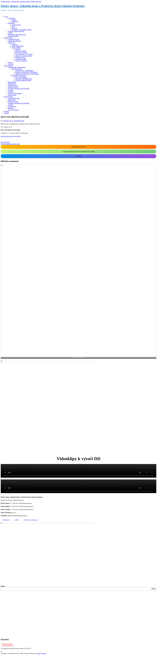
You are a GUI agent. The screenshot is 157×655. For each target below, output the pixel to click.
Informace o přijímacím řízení (23, 79)
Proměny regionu (20, 57)
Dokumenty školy (13, 87)
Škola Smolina (8, 65)
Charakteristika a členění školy (17, 67)
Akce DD (11, 64)
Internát (6, 111)
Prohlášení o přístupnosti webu (17, 34)
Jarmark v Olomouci (21, 61)
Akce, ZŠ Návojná (13, 110)
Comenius (14, 44)
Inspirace (17, 49)
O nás (6, 16)
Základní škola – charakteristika (24, 70)
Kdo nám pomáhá (13, 36)
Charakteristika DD (13, 39)
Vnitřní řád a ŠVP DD (14, 41)
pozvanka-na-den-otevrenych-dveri (11, 136)
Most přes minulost (20, 51)
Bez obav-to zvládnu (21, 52)
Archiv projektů (16, 47)
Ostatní (10, 62)
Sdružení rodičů (12, 85)
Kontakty (10, 108)
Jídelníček (11, 92)
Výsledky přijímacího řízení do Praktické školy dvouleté (78, 151)
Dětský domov (8, 38)
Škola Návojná (8, 96)
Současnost (15, 21)
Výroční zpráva (16, 25)
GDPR (10, 33)
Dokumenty (11, 23)
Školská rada (11, 83)
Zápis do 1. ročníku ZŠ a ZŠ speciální (26, 72)
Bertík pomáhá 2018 (17, 46)
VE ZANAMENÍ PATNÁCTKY (10, 144)
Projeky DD (11, 43)
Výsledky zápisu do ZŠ (78, 147)
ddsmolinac (6, 121)
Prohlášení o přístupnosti (31, 520)
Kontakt (6, 113)
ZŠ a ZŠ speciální (17, 69)
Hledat (3, 586)
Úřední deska (20, 121)
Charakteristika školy (14, 98)
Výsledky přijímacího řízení (23, 80)
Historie (14, 20)
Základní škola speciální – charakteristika (27, 74)
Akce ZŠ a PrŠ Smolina (15, 93)
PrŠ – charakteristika (21, 77)
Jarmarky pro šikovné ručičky (23, 56)
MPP (13, 26)
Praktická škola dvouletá (19, 75)
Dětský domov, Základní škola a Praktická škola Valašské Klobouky (43, 6)
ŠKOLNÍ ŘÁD (5, 142)
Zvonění (10, 90)
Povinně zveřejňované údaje (16, 31)
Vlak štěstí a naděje (20, 59)
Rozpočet (14, 28)
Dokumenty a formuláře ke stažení (21, 29)
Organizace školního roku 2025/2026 (18, 88)
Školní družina (12, 82)
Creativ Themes (41, 653)
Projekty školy (12, 95)
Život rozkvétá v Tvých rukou (24, 54)
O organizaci (11, 18)
